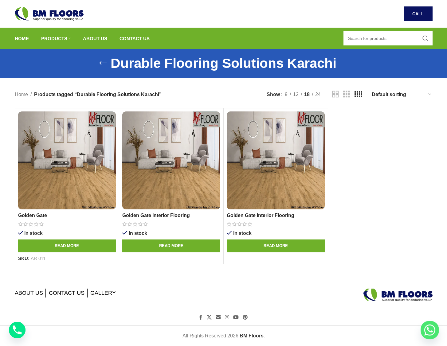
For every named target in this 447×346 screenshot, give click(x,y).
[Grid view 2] (335, 94)
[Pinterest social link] (245, 317)
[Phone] (17, 330)
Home (21, 94)
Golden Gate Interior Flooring (156, 215)
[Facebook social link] (201, 317)
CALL (418, 13)
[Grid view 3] (346, 94)
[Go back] (103, 63)
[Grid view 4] (358, 94)
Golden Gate (32, 215)
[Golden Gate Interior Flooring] (171, 160)
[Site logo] (49, 13)
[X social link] (209, 317)
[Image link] (398, 294)
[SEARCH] (425, 38)
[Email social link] (218, 317)
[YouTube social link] (236, 317)
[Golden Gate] (67, 160)
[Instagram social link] (227, 317)
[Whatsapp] (430, 330)
